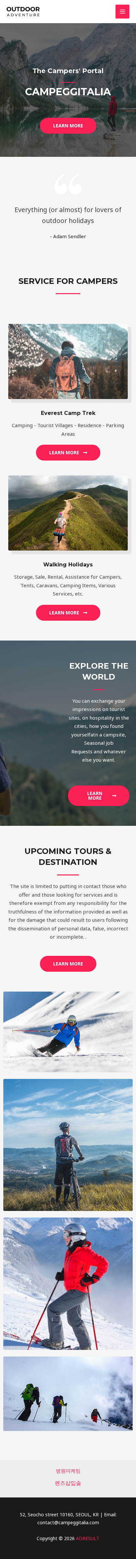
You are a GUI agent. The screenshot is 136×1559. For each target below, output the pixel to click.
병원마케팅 (68, 1470)
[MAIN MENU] (123, 12)
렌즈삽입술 (68, 1483)
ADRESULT (87, 1538)
